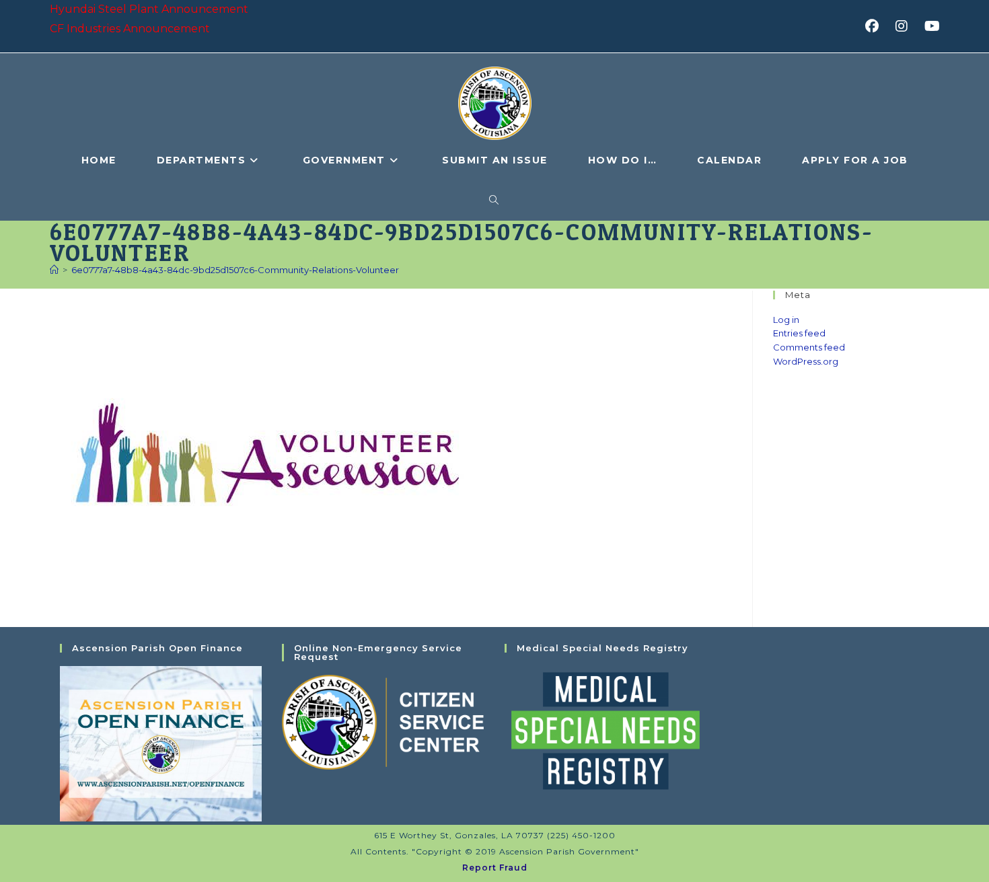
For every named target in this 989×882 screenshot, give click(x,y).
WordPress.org (805, 361)
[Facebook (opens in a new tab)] (876, 26)
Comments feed (809, 347)
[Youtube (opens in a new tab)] (930, 26)
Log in (786, 319)
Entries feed (799, 333)
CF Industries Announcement (130, 28)
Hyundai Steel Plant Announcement (149, 9)
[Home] (54, 269)
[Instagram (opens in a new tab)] (905, 26)
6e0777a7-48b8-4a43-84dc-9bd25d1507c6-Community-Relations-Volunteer (235, 269)
